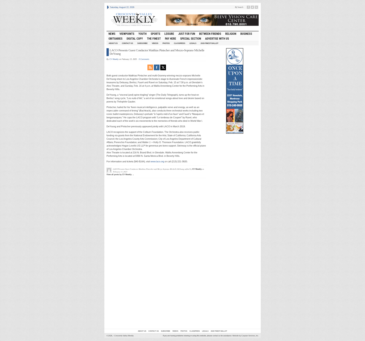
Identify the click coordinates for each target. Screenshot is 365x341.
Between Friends (210, 33)
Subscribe (142, 43)
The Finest (154, 38)
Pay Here (170, 38)
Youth (142, 33)
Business (246, 33)
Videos (155, 43)
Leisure (169, 33)
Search (240, 7)
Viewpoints (126, 33)
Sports (155, 33)
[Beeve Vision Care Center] (212, 20)
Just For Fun (186, 33)
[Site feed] (257, 7)
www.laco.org (157, 161)
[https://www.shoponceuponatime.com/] (234, 91)
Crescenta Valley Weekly (123, 336)
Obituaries (115, 38)
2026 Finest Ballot (209, 43)
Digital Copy (135, 38)
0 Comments (144, 59)
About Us (113, 43)
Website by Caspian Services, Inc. (245, 336)
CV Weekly (114, 59)
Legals (192, 43)
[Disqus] (156, 216)
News (112, 33)
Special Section (190, 38)
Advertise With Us (217, 38)
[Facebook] (249, 7)
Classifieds (179, 43)
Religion (230, 33)
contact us (216, 336)
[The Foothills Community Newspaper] (134, 19)
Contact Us (127, 43)
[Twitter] (253, 7)
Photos (166, 43)
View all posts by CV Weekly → (120, 174)
